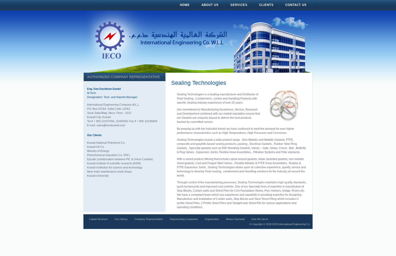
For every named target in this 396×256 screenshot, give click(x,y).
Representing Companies (184, 219)
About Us (210, 5)
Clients (266, 5)
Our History (121, 219)
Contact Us (296, 5)
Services (239, 5)
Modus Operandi (235, 219)
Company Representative (149, 219)
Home (185, 5)
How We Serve (259, 219)
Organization (212, 219)
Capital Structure (98, 219)
